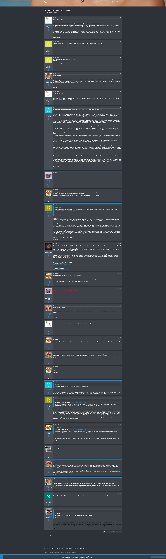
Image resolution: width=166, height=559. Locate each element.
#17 (120, 367)
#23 (120, 478)
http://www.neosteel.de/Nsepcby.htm (61, 269)
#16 (120, 352)
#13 (120, 305)
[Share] (119, 17)
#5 (120, 91)
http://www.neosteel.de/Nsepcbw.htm (61, 267)
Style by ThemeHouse (72, 552)
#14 (120, 321)
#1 (120, 17)
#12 (120, 288)
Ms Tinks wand (48, 12)
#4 (120, 73)
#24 (120, 493)
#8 (120, 190)
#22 (120, 460)
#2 (120, 41)
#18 (120, 381)
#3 (120, 57)
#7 (120, 172)
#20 (120, 424)
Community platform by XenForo (55, 552)
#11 (120, 273)
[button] (68, 1)
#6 (120, 107)
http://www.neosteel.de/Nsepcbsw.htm (61, 264)
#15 (120, 337)
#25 (120, 508)
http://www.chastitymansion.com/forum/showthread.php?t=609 (95, 310)
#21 (120, 446)
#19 (120, 397)
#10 (120, 243)
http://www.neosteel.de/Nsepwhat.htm (79, 389)
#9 (120, 204)
